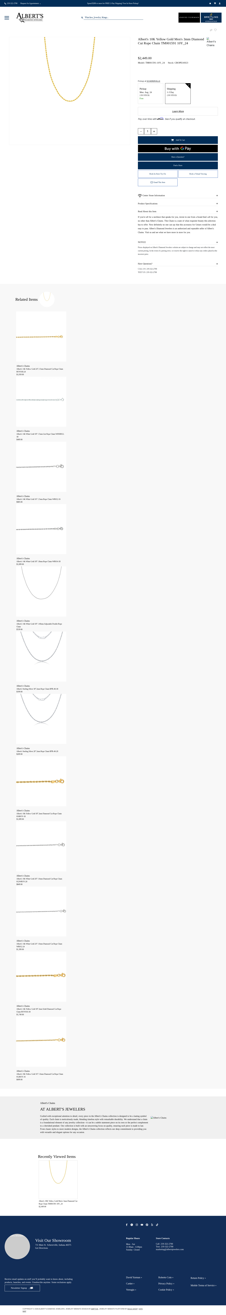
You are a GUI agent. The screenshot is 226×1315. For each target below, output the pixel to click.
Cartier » (130, 1283)
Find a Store (177, 165)
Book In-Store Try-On (157, 174)
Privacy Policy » (166, 1283)
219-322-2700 (152, 269)
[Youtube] (142, 1225)
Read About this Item (147, 211)
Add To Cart (180, 140)
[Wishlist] (210, 3)
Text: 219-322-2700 (164, 1247)
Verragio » (131, 1289)
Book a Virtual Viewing (198, 174)
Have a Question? (177, 157)
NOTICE (142, 242)
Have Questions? (145, 264)
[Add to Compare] (211, 30)
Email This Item (159, 182)
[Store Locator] (156, 1)
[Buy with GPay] (178, 148)
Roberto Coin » (165, 1277)
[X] (132, 1225)
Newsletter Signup (19, 1288)
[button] (6, 17)
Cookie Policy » (166, 1289)
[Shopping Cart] (215, 3)
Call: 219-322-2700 (164, 1244)
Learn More (178, 111)
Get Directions (41, 1248)
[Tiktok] (157, 1225)
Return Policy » (198, 1278)
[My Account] (220, 3)
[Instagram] (137, 1225)
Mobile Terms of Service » (203, 1285)
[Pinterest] (147, 1225)
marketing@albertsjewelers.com (170, 1249)
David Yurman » (134, 1277)
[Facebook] (127, 1225)
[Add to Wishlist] (217, 30)
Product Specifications (147, 203)
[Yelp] (152, 1225)
